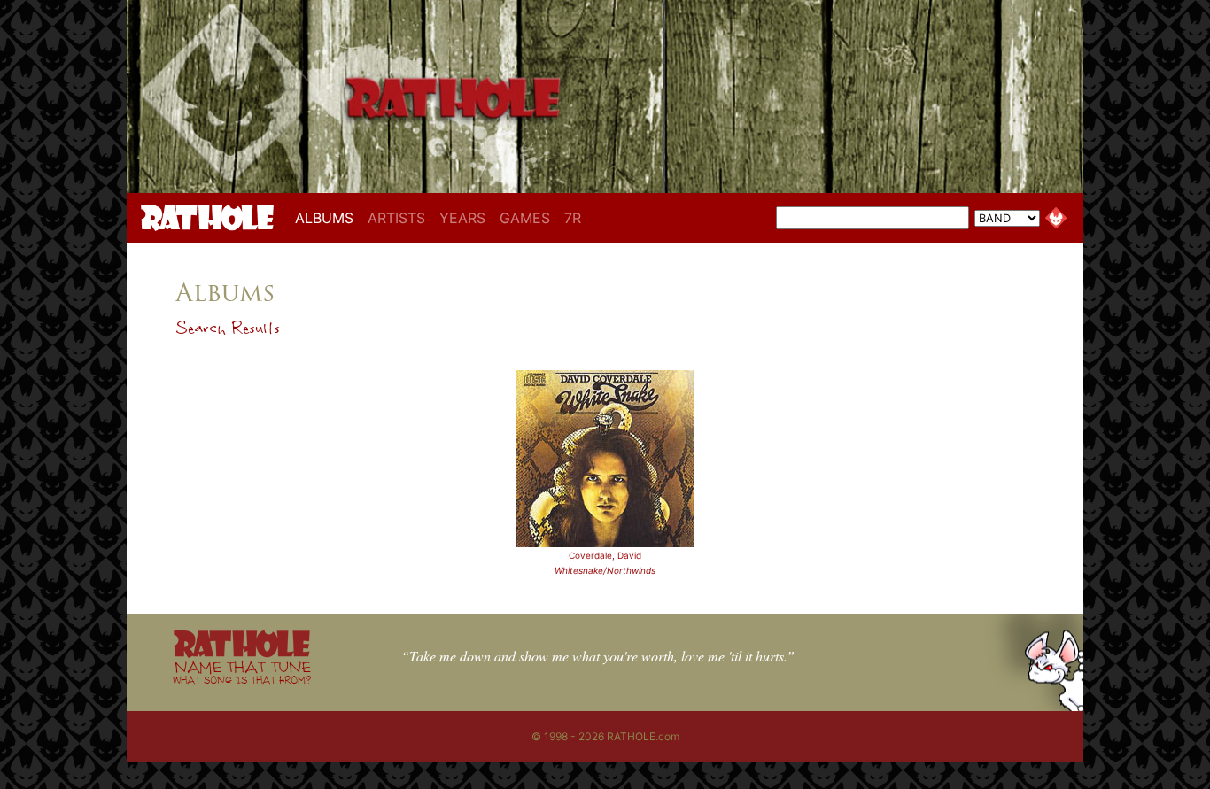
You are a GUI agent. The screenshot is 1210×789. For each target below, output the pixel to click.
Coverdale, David (605, 555)
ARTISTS (396, 218)
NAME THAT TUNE (242, 671)
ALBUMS (328, 217)
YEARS (462, 218)
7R (572, 218)
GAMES (525, 218)
